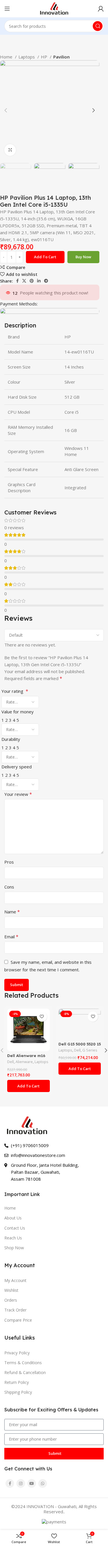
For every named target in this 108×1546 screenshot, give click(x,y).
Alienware (24, 1061)
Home (7, 57)
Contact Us (14, 1228)
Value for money (17, 712)
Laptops (27, 57)
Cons (9, 887)
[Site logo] (53, 8)
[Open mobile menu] (7, 8)
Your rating (14, 691)
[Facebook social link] (17, 281)
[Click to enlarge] (10, 150)
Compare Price (18, 1320)
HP (44, 57)
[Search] (98, 26)
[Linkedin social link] (38, 281)
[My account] (101, 8)
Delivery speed (16, 767)
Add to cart (45, 256)
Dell (10, 1061)
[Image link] (26, 1125)
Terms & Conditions (23, 1362)
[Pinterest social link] (31, 281)
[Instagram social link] (20, 1483)
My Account (15, 1280)
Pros (9, 862)
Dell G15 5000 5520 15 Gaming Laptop (79, 1046)
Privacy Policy (17, 1353)
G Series (89, 1050)
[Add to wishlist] (42, 1017)
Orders (10, 1300)
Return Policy (16, 1382)
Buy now (83, 256)
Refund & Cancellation (25, 1372)
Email (11, 936)
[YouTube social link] (31, 1483)
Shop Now (14, 1247)
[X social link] (24, 281)
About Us (13, 1218)
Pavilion (61, 57)
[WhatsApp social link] (42, 1483)
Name (12, 911)
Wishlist (11, 1290)
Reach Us (13, 1238)
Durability (10, 739)
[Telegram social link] (46, 281)
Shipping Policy (18, 1392)
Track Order (15, 1310)
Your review (18, 794)
